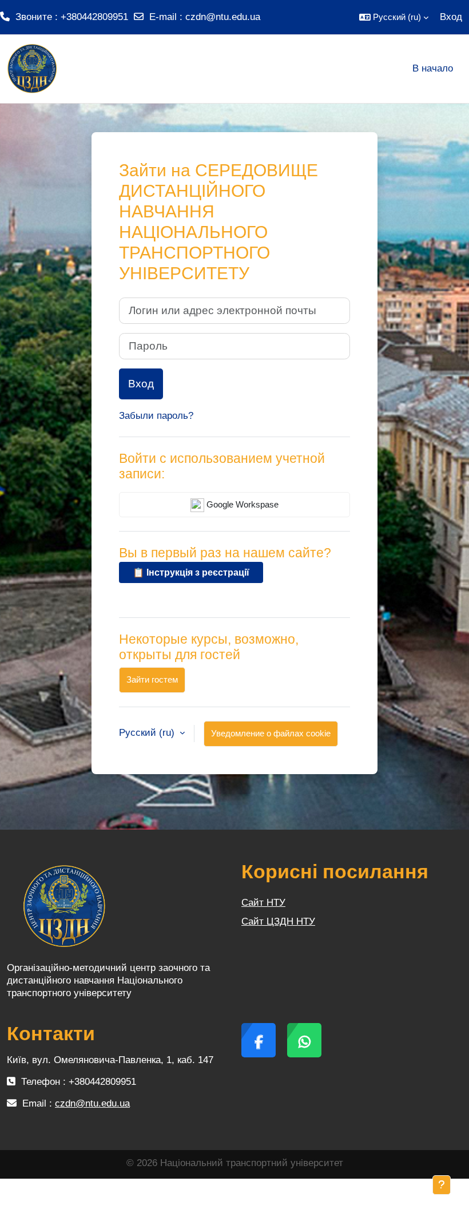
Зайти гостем (152, 679)
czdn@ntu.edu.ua (222, 16)
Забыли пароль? (156, 415)
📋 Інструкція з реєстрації (191, 572)
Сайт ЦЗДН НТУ (278, 921)
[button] (393, 17)
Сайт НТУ (263, 902)
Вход (451, 16)
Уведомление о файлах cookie (271, 733)
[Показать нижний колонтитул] (441, 1185)
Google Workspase (241, 504)
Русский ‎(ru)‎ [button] (148, 732)
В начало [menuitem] (432, 68)
